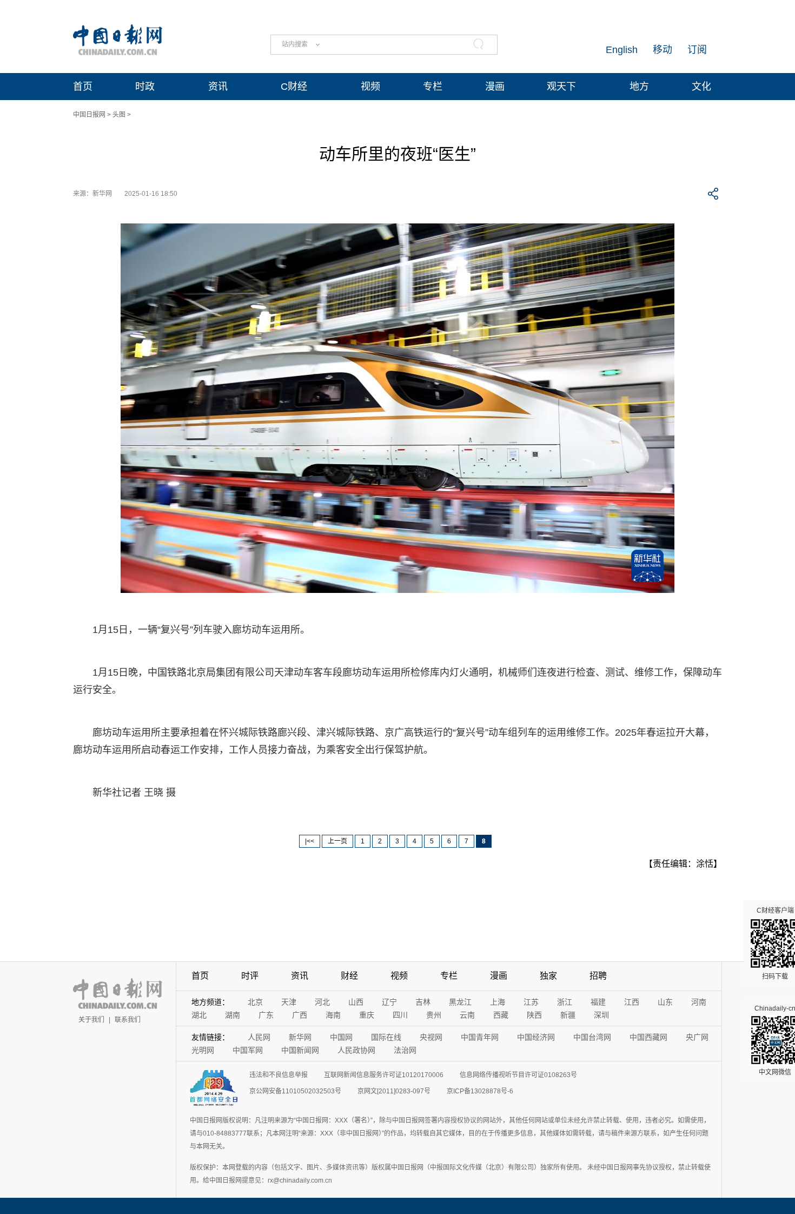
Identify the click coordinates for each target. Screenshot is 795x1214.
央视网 (431, 1037)
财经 (349, 975)
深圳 (601, 1015)
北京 (255, 1002)
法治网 (405, 1050)
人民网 (259, 1037)
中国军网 (248, 1050)
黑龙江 (460, 1002)
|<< (309, 841)
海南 (333, 1015)
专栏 (432, 86)
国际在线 (386, 1037)
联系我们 (128, 1020)
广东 (266, 1015)
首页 (82, 86)
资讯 (218, 86)
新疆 (567, 1015)
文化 (701, 86)
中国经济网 (536, 1037)
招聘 (598, 975)
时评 (250, 975)
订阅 (697, 49)
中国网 (341, 1037)
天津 (288, 1002)
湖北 (199, 1015)
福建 (598, 1002)
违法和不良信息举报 (278, 1075)
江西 (631, 1002)
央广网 (697, 1037)
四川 (400, 1015)
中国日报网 (89, 114)
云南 (467, 1015)
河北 (322, 1002)
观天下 (561, 86)
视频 (370, 86)
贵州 (433, 1015)
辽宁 (389, 1002)
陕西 (534, 1015)
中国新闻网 (300, 1050)
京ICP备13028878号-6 (480, 1091)
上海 (497, 1002)
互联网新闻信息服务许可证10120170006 (383, 1075)
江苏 (531, 1002)
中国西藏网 (648, 1037)
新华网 (300, 1037)
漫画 (495, 86)
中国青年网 (480, 1037)
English (622, 49)
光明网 (202, 1050)
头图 (118, 114)
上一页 (337, 841)
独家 (548, 975)
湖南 (232, 1015)
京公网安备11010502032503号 (295, 1091)
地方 (639, 86)
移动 (662, 49)
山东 (665, 1002)
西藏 (500, 1015)
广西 (299, 1015)
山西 (355, 1002)
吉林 (422, 1002)
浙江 (564, 1002)
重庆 (366, 1015)
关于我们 (91, 1020)
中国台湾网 (592, 1037)
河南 (698, 1002)
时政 (145, 86)
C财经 (294, 86)
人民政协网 (356, 1050)
